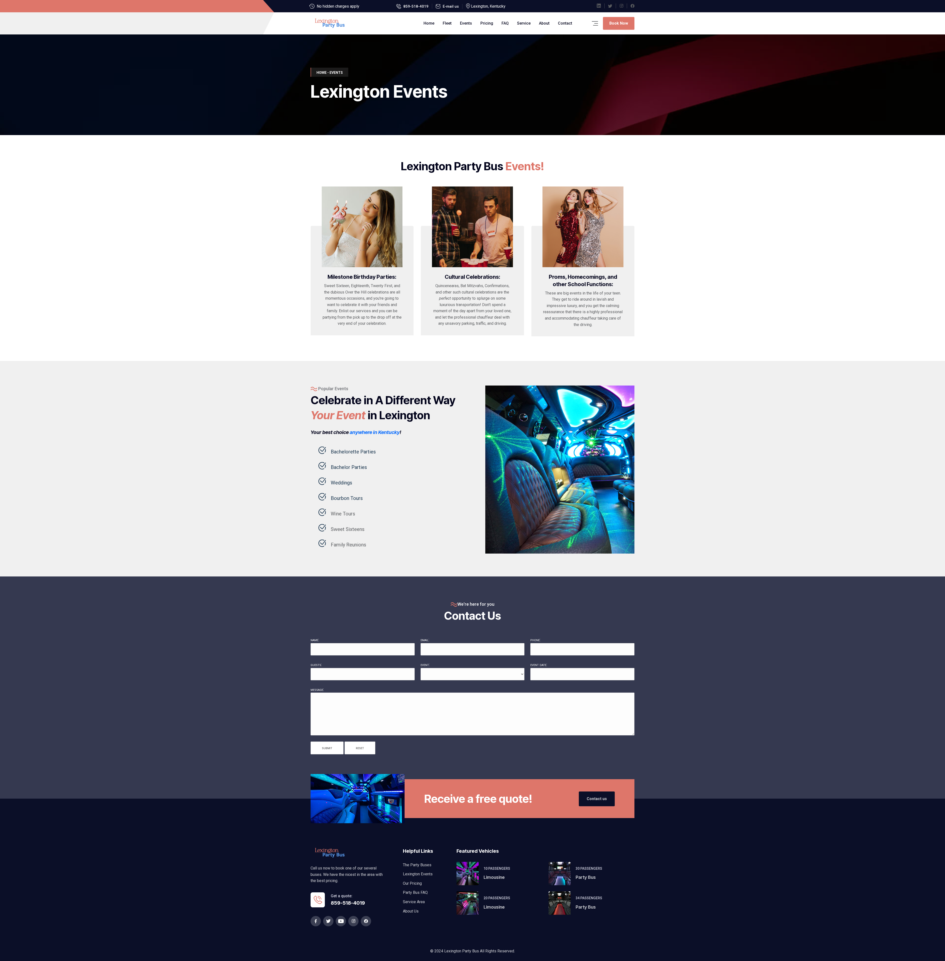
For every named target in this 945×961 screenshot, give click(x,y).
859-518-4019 (415, 6)
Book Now (618, 23)
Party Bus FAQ (415, 892)
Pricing (486, 23)
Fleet (447, 23)
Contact (565, 23)
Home (429, 23)
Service (524, 23)
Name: (315, 639)
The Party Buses (417, 865)
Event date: (538, 664)
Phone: (535, 639)
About (544, 23)
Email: (425, 639)
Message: (317, 689)
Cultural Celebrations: (472, 277)
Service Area (414, 901)
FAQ (505, 23)
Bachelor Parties (349, 467)
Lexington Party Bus (462, 951)
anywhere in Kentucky (375, 432)
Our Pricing (412, 883)
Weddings (341, 483)
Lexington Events (418, 874)
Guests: (316, 664)
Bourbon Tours (347, 498)
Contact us (597, 798)
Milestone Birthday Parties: (362, 277)
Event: (425, 664)
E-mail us (451, 6)
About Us (411, 911)
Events (466, 23)
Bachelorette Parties (353, 452)
